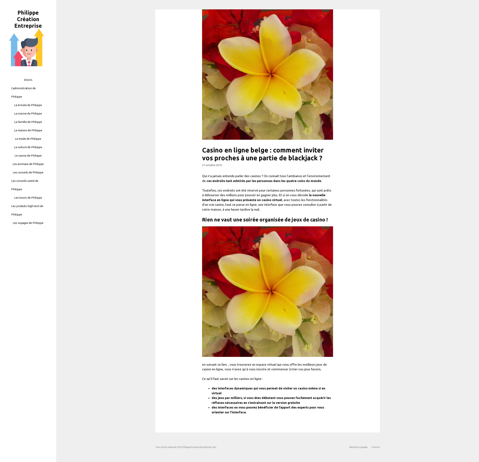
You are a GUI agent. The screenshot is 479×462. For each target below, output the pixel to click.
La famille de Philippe (28, 121)
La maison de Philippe (28, 130)
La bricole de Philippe (28, 105)
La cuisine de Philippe (28, 113)
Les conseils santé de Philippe (24, 185)
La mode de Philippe (28, 138)
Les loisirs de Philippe (28, 197)
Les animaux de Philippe (28, 164)
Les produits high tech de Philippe (27, 210)
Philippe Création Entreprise (28, 19)
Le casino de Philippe (28, 155)
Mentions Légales (358, 447)
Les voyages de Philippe (28, 222)
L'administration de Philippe (23, 92)
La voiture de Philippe (28, 147)
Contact (375, 447)
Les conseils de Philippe (28, 172)
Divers (28, 79)
